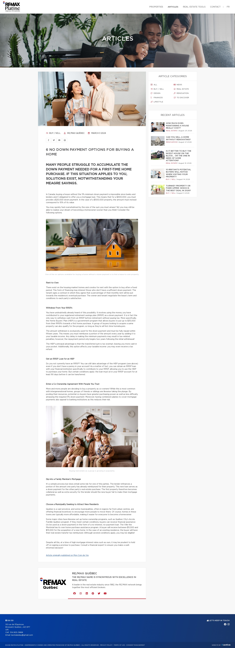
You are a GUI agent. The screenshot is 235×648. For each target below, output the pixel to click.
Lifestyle (158, 102)
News (179, 85)
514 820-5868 (16, 632)
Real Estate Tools (194, 7)
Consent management (135, 645)
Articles (173, 7)
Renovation (182, 93)
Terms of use (119, 645)
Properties (156, 7)
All (155, 85)
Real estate (182, 89)
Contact (215, 7)
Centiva (226, 645)
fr (228, 7)
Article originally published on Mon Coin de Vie (67, 555)
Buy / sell (55, 133)
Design (156, 93)
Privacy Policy (106, 645)
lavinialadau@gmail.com (22, 635)
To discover (182, 98)
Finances (158, 98)
